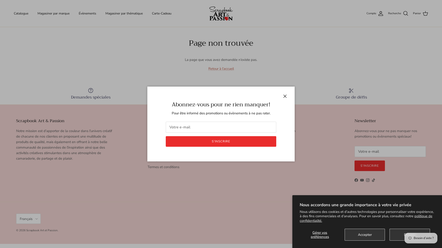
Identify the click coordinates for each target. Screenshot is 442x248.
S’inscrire (221, 141)
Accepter (365, 234)
